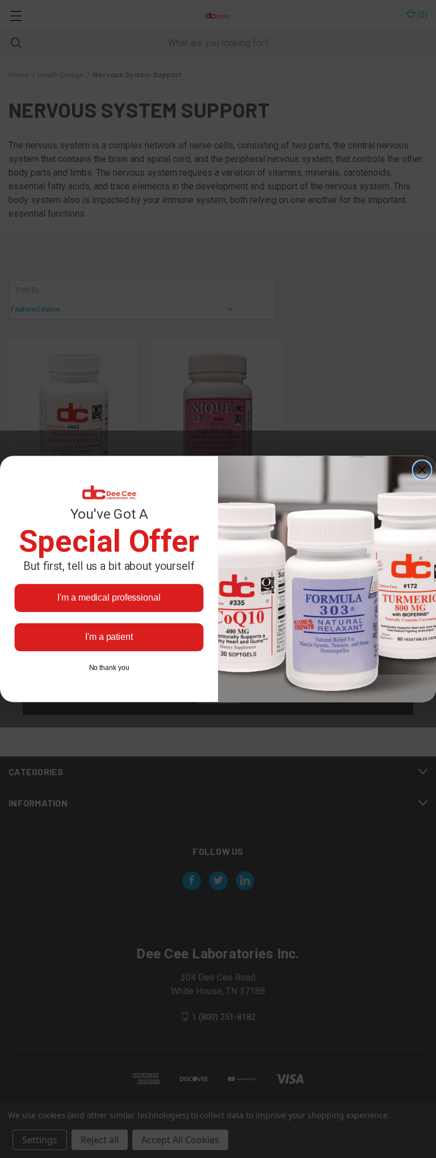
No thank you (109, 668)
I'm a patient (109, 637)
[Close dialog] (422, 469)
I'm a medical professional (108, 597)
